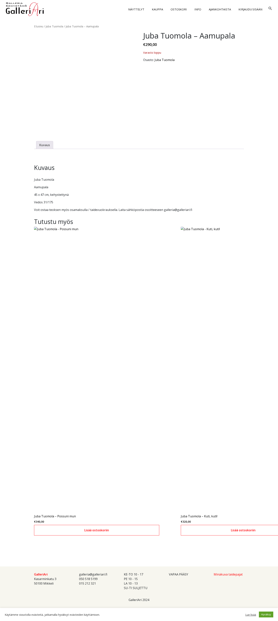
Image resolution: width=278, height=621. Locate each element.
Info (197, 9)
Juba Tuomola (54, 26)
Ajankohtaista (220, 9)
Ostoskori (179, 9)
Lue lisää (250, 614)
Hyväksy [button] (266, 614)
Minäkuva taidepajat (228, 574)
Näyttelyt (136, 9)
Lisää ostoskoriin (96, 530)
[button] (270, 8)
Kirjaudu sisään (250, 9)
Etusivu (38, 26)
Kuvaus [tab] (44, 145)
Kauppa (157, 9)
